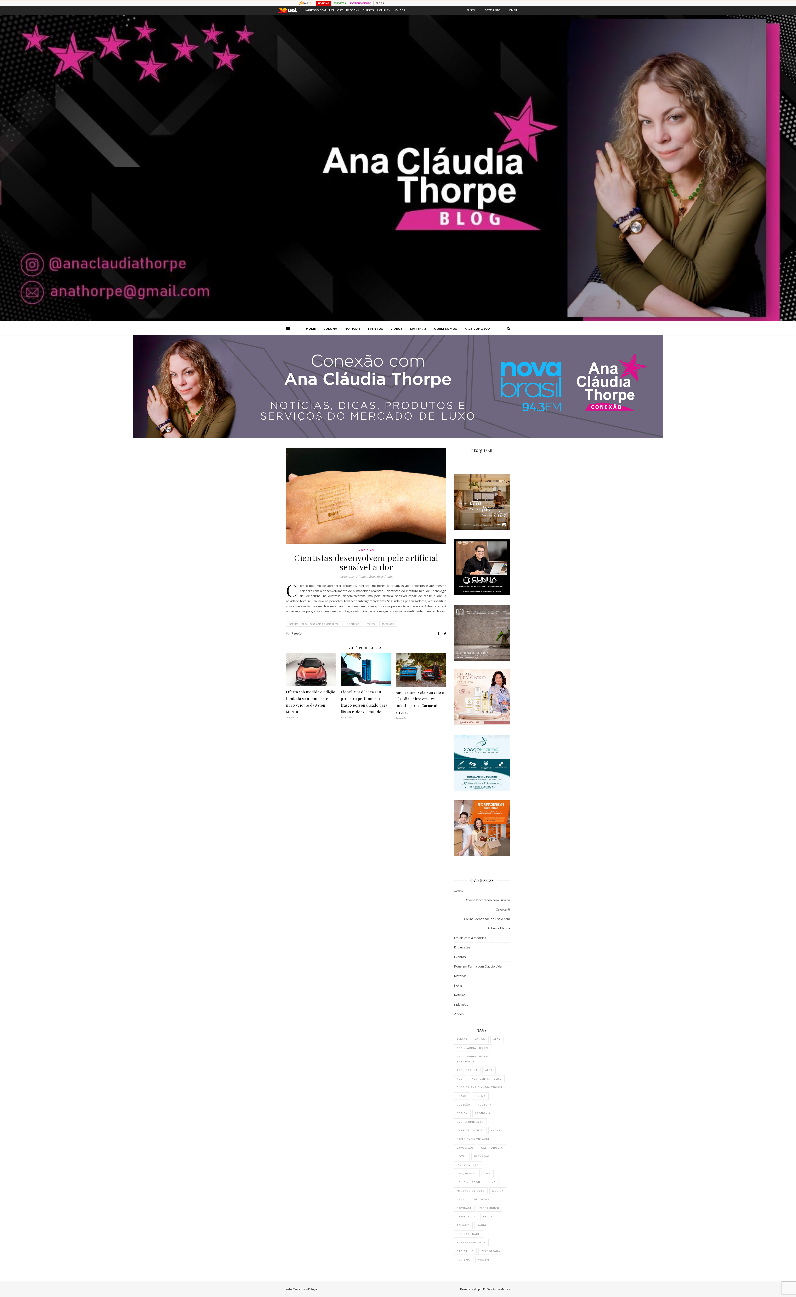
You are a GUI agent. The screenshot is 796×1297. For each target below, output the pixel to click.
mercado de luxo (471, 1190)
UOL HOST (336, 10)
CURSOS (368, 10)
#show (480, 1039)
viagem (483, 1259)
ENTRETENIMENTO (360, 3)
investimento (468, 1164)
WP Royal (312, 1289)
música (498, 1190)
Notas (458, 985)
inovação (481, 1156)
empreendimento (470, 1121)
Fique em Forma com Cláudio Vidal (478, 966)
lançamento (467, 1173)
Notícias (352, 328)
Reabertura (466, 1216)
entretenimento (470, 1130)
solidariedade (468, 1233)
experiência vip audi (473, 1139)
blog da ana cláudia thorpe (480, 1087)
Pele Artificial (352, 624)
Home (311, 328)
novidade (464, 1208)
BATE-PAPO (492, 10)
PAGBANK (352, 10)
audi (460, 1078)
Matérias (418, 328)
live (487, 1173)
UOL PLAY (383, 10)
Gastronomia (492, 1147)
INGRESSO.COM (315, 10)
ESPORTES (340, 3)
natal (461, 1199)
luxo (492, 1182)
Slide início (461, 1004)
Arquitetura (467, 1070)
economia (483, 1113)
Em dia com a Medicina (470, 938)
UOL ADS (399, 10)
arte (489, 1070)
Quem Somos (445, 328)
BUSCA (471, 10)
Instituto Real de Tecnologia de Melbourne (314, 624)
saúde (482, 1225)
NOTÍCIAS (323, 3)
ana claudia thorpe (473, 1047)
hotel (462, 1156)
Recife (488, 1216)
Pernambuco (489, 1208)
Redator (297, 633)
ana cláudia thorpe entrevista (473, 1059)
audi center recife (487, 1078)
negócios (481, 1199)
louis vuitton (468, 1182)
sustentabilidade (471, 1242)
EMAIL (513, 10)
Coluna (330, 328)
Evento (497, 1130)
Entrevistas (462, 947)
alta (497, 1039)
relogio (463, 1225)
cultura (484, 1104)
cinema (480, 1095)
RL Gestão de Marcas (496, 1289)
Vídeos (397, 328)
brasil (462, 1095)
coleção (463, 1104)
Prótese (371, 624)
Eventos (375, 328)
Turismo (464, 1259)
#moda (462, 1039)
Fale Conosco (477, 328)
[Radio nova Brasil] (398, 437)
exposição (465, 1147)
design (462, 1113)
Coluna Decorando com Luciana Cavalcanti (488, 904)
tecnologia (388, 624)
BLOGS (380, 3)
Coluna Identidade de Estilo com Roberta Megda (487, 923)
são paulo (465, 1251)
